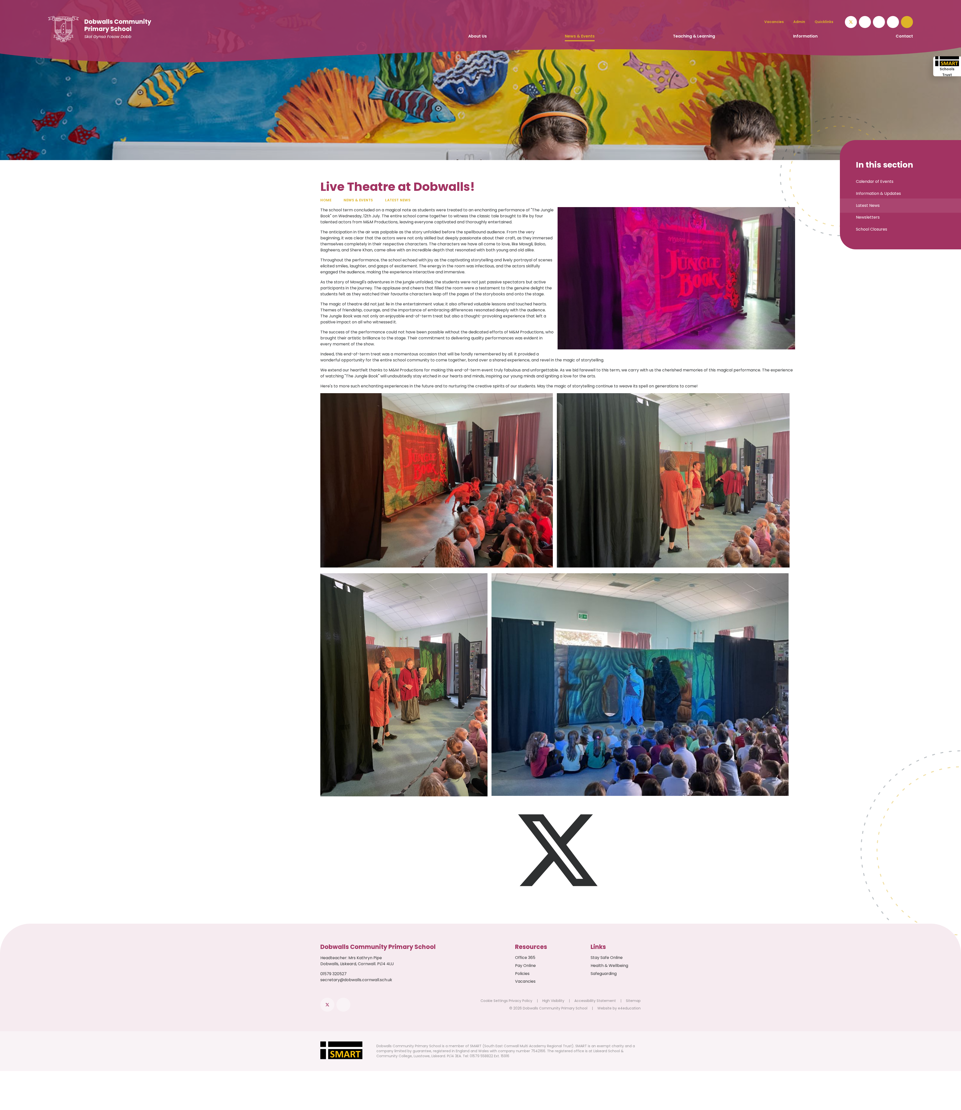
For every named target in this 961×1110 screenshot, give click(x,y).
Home (326, 200)
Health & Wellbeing (609, 965)
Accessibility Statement (595, 1000)
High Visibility (553, 1000)
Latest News (398, 200)
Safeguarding (604, 973)
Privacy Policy (520, 1000)
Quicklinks (824, 21)
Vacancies (525, 981)
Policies (522, 973)
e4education (629, 1008)
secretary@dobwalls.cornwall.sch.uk (356, 980)
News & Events (358, 200)
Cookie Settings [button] (494, 1000)
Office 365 (525, 957)
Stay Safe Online (607, 957)
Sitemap (633, 1000)
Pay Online (525, 965)
